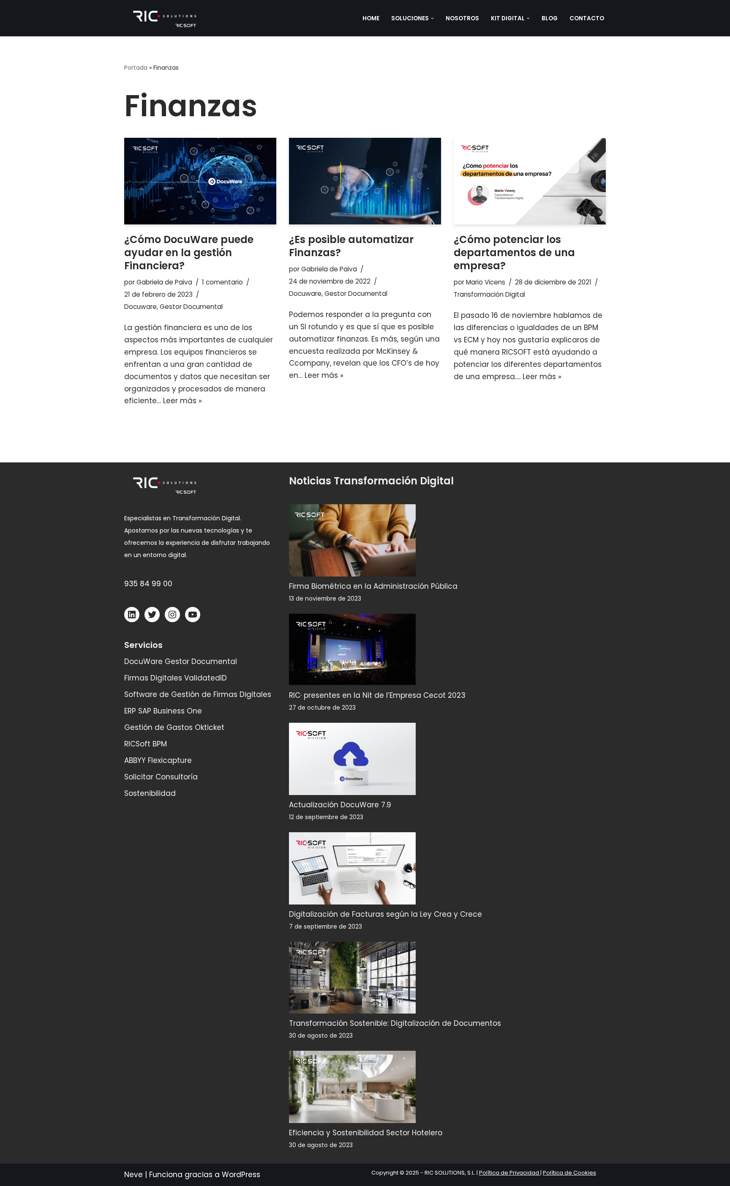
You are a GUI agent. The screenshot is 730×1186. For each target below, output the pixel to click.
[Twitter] (152, 614)
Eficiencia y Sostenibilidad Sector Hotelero (365, 1133)
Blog (550, 18)
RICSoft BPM (145, 744)
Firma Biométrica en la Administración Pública (373, 586)
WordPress (241, 1175)
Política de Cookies (569, 1173)
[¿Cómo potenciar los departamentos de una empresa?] (530, 181)
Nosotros (462, 18)
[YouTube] (192, 614)
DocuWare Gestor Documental (180, 661)
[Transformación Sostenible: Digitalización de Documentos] (352, 980)
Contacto (586, 18)
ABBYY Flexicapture (158, 760)
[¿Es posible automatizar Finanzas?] (365, 181)
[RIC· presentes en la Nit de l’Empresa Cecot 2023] (352, 652)
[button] (432, 18)
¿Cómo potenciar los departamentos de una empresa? (514, 252)
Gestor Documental (191, 306)
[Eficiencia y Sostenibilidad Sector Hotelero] (352, 1089)
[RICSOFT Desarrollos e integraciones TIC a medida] (166, 18)
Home (370, 18)
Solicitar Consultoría (161, 777)
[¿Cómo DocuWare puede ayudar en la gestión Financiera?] (200, 181)
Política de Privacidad (509, 1173)
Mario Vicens (485, 282)
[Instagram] (172, 614)
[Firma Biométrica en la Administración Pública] (352, 542)
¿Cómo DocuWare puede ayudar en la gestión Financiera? (188, 252)
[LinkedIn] (131, 614)
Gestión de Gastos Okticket (174, 727)
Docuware (140, 306)
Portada (135, 67)
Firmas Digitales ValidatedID (175, 678)
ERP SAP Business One (163, 711)
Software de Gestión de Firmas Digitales (197, 694)
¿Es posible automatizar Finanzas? (351, 246)
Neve (133, 1175)
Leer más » (182, 401)
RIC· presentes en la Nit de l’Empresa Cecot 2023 (377, 695)
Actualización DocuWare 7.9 (340, 805)
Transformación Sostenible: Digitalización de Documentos (395, 1023)
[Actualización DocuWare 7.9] (352, 761)
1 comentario (222, 282)
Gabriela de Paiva (164, 282)
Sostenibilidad (150, 793)
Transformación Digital (489, 294)
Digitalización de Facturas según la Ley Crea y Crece (385, 914)
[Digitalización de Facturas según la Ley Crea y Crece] (352, 870)
